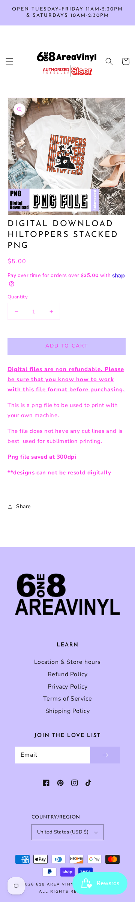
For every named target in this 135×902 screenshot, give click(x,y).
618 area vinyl (56, 884)
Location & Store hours (67, 662)
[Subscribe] (105, 755)
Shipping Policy (67, 711)
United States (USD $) (62, 832)
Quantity (18, 297)
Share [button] (23, 506)
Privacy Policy (67, 687)
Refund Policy (68, 674)
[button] (9, 61)
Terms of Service (67, 699)
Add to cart (66, 345)
